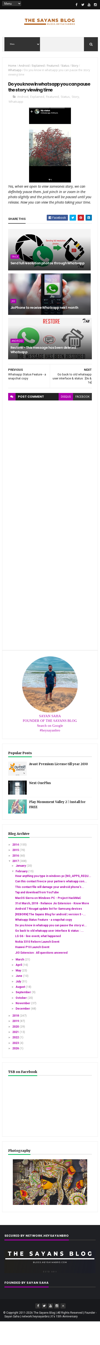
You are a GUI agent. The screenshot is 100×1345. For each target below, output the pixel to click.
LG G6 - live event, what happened (38, 936)
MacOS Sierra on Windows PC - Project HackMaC (48, 898)
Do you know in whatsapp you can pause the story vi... (51, 925)
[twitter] (82, 4)
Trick (15, 256)
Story (74, 66)
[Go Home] (63, 1306)
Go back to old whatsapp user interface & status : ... (49, 930)
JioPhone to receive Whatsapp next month (44, 307)
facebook (82, 396)
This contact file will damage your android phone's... (49, 887)
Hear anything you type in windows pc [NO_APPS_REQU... (53, 876)
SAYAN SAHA (50, 716)
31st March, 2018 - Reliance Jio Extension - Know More (52, 903)
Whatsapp (15, 70)
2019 (16, 1021)
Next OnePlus (40, 783)
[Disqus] (50, 458)
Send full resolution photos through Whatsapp (47, 263)
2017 (16, 861)
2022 (16, 1037)
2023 (16, 1043)
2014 (16, 844)
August (21, 987)
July (19, 981)
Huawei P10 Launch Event (32, 947)
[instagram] (95, 4)
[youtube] (89, 4)
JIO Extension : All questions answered (41, 952)
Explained (38, 66)
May (19, 970)
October (21, 998)
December (23, 1008)
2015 (16, 850)
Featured (53, 66)
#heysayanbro (50, 730)
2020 (16, 1026)
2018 (16, 1015)
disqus (66, 396)
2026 (16, 1048)
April (19, 965)
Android (24, 66)
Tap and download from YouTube (37, 892)
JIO (13, 301)
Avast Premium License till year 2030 (58, 764)
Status (65, 66)
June (19, 976)
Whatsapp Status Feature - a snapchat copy (43, 919)
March (20, 959)
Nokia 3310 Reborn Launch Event (37, 941)
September (24, 992)
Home (12, 66)
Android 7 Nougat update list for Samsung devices (48, 908)
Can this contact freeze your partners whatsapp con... (51, 881)
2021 (16, 1032)
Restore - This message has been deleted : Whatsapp (43, 350)
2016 (16, 855)
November (23, 1003)
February (22, 871)
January (21, 865)
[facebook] (76, 4)
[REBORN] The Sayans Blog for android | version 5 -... (50, 914)
